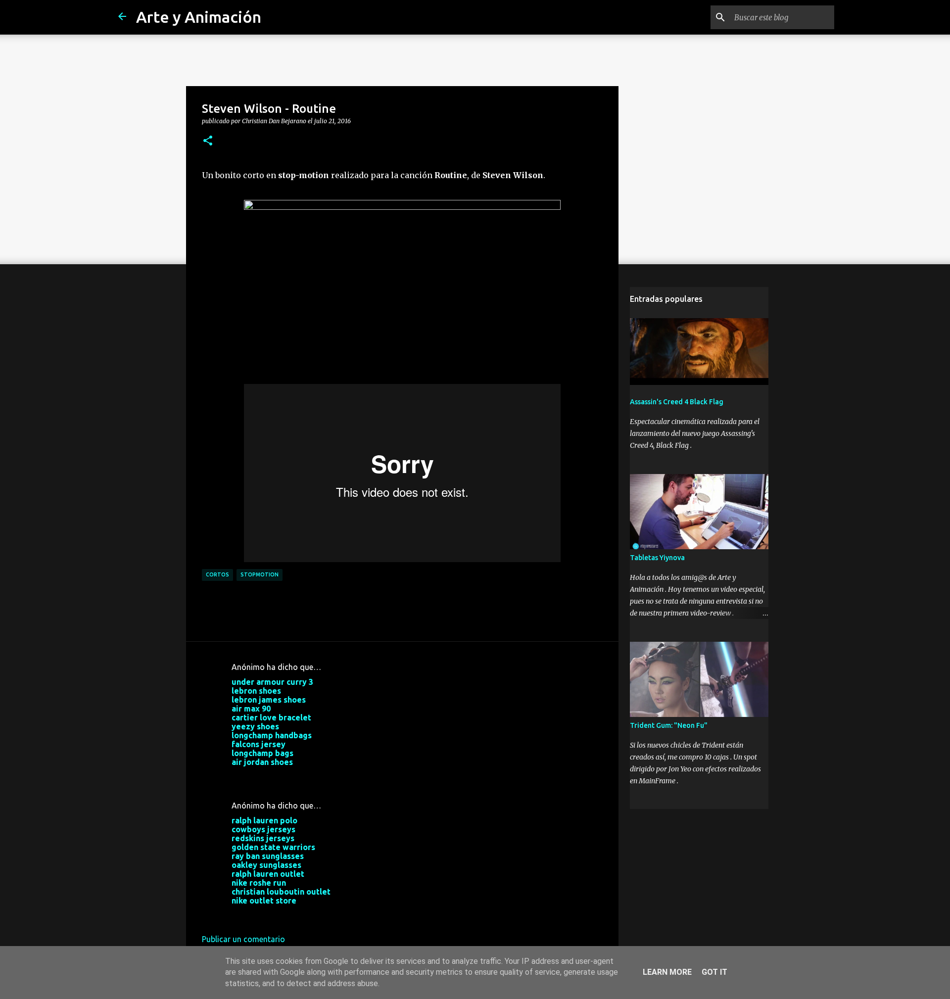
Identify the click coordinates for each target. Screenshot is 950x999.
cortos (217, 574)
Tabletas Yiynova (657, 558)
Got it (714, 972)
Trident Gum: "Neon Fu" (669, 725)
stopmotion (259, 574)
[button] (208, 141)
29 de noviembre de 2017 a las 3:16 (294, 915)
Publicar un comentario (243, 939)
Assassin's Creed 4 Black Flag (676, 402)
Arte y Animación (198, 17)
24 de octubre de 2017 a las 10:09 (292, 776)
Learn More (667, 972)
